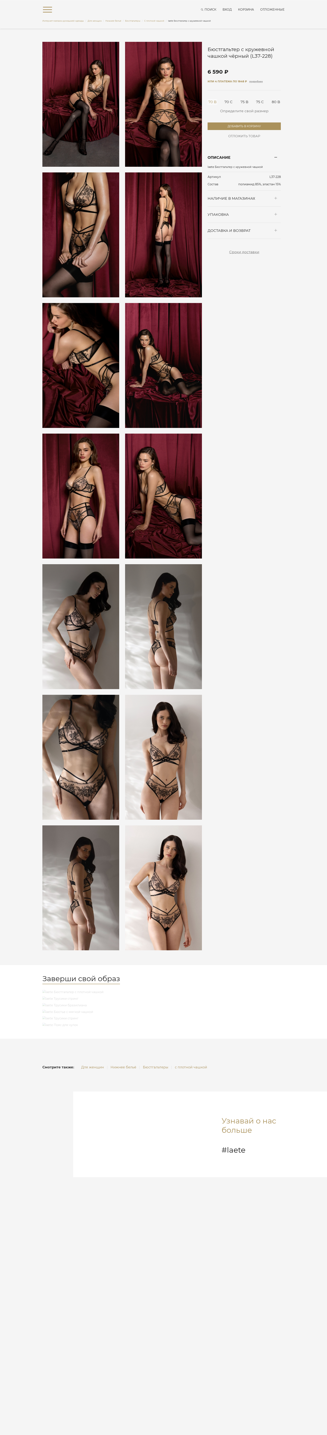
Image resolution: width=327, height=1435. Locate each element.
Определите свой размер (244, 111)
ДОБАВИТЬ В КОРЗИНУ (244, 125)
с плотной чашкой (191, 1067)
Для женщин (92, 1067)
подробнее (256, 81)
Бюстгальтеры (155, 1067)
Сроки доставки (244, 252)
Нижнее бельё (123, 1067)
